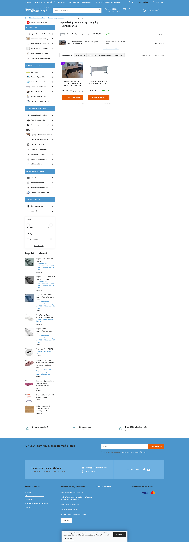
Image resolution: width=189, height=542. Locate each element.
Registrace (159, 2)
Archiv (66, 521)
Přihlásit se (156, 447)
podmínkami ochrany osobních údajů (134, 452)
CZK (132, 2)
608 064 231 (113, 9)
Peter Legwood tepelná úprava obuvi (73, 492)
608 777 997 (125, 9)
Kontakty (99, 2)
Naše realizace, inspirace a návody (80, 2)
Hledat (98, 10)
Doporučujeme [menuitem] (67, 55)
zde (108, 535)
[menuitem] (40, 22)
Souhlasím (120, 534)
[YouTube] (148, 469)
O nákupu (28, 2)
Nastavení (68, 539)
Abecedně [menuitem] (119, 55)
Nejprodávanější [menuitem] (105, 55)
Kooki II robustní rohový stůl (70, 505)
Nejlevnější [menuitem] (80, 55)
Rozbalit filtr (39, 246)
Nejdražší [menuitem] (92, 55)
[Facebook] (144, 469)
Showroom (61, 2)
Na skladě (40, 239)
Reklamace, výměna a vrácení (45, 2)
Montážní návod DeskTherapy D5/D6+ (73, 514)
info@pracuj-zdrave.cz (113, 2)
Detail (72, 97)
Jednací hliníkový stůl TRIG (70, 509)
